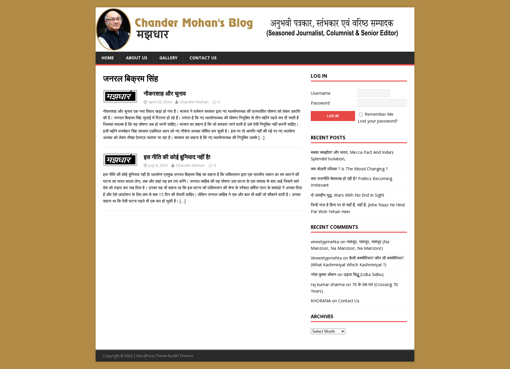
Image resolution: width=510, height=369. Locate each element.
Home (108, 58)
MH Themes (183, 355)
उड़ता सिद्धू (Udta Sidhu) (364, 274)
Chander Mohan (194, 102)
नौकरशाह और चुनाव (165, 93)
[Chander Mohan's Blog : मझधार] (247, 48)
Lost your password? (378, 121)
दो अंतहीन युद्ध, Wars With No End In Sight (347, 195)
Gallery (168, 58)
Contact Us (203, 58)
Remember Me (379, 114)
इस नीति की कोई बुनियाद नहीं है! (177, 157)
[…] (261, 137)
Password (320, 103)
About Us (136, 58)
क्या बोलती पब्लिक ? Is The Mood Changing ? (349, 169)
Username (321, 93)
